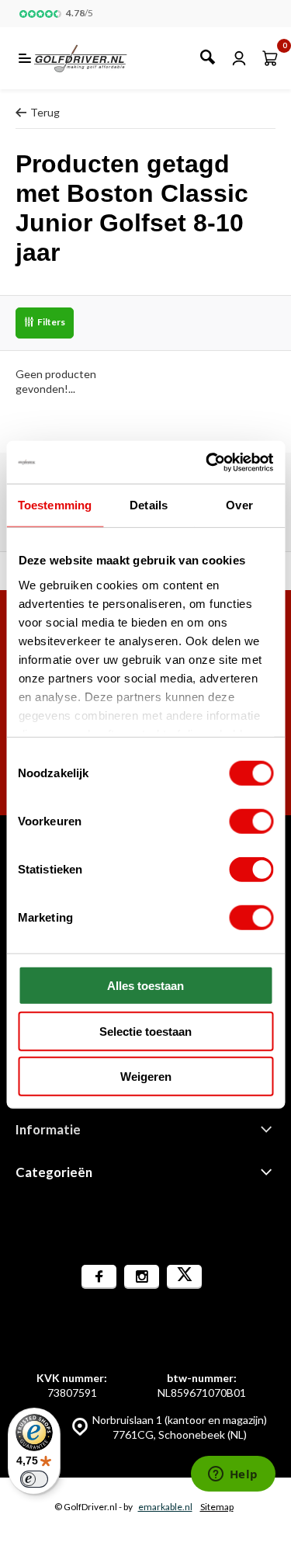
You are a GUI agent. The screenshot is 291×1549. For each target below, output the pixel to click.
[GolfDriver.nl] (97, 58)
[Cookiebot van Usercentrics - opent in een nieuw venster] (207, 462)
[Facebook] (98, 1277)
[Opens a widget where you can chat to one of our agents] (232, 1475)
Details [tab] (149, 505)
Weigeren (145, 1076)
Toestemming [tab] (55, 505)
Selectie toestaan (145, 1030)
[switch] (251, 821)
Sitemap (217, 1507)
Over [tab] (239, 505)
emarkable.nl (165, 1507)
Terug (45, 112)
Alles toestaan (145, 985)
